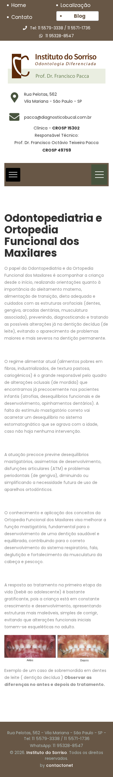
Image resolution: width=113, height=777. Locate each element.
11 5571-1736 (79, 28)
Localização (75, 5)
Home (18, 5)
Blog (79, 16)
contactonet (59, 765)
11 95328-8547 (59, 36)
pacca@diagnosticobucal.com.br (58, 117)
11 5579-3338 (50, 28)
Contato (21, 17)
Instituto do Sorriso (46, 752)
